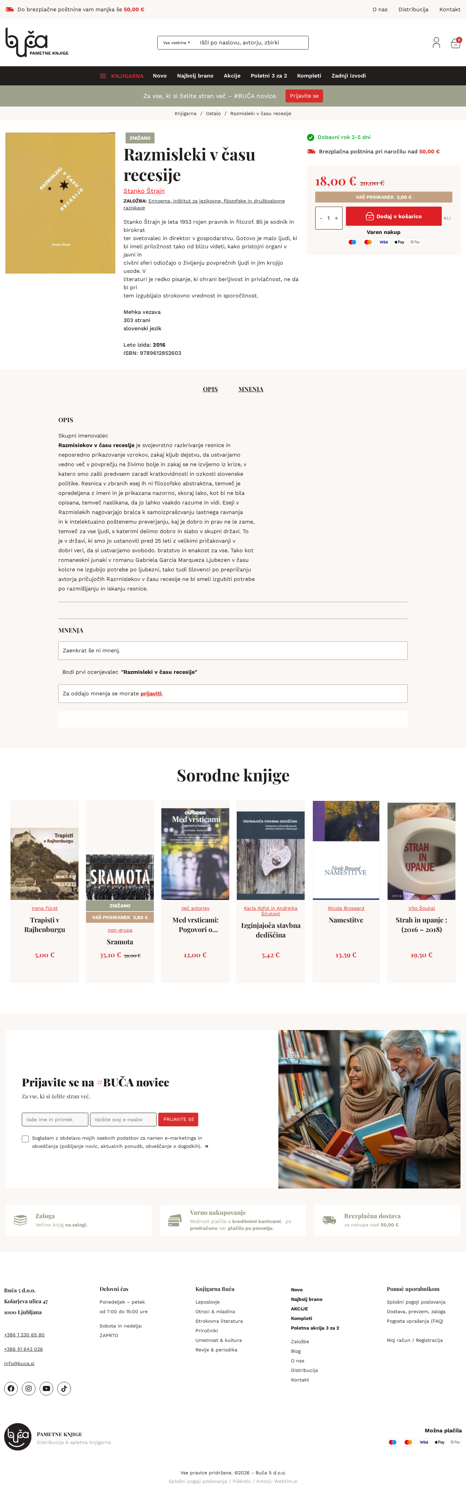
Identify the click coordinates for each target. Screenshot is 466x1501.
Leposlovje (207, 1302)
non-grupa (120, 930)
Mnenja (250, 389)
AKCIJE (299, 1308)
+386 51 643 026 (23, 1349)
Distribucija (304, 1370)
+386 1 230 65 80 (24, 1334)
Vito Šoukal (421, 908)
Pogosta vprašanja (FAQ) (415, 1321)
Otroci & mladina (215, 1311)
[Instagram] (28, 1388)
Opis (210, 389)
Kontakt (300, 1379)
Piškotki (243, 1481)
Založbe (300, 1341)
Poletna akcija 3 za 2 (315, 1328)
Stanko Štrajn (144, 190)
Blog (296, 1351)
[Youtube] (46, 1388)
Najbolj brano (195, 76)
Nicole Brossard (346, 908)
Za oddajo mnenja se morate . (113, 693)
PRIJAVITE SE (178, 1119)
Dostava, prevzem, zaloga (416, 1311)
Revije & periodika (216, 1349)
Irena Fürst (45, 908)
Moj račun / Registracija (415, 1340)
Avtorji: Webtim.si (276, 1481)
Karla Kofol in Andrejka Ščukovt (270, 910)
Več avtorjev (195, 908)
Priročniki (206, 1330)
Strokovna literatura (219, 1321)
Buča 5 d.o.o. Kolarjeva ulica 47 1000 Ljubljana (26, 1301)
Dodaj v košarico (399, 216)
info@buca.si (19, 1363)
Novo (160, 76)
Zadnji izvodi (349, 76)
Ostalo (213, 113)
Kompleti (309, 76)
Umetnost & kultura (218, 1340)
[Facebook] (11, 1388)
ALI (447, 218)
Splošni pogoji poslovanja (416, 1302)
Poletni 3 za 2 (269, 76)
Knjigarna (185, 113)
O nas (297, 1360)
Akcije (232, 76)
